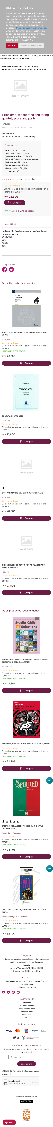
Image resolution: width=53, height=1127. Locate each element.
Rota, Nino (6, 339)
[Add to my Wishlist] (6, 211)
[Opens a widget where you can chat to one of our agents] (9, 1123)
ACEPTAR (12, 46)
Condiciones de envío (26, 1009)
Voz (4, 136)
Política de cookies (26, 1006)
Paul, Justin (17, 833)
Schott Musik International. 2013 (17, 127)
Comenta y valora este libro (24, 179)
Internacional (23, 58)
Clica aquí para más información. (31, 28)
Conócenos (26, 1003)
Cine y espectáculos (41, 55)
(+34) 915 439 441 (26, 984)
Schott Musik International (26, 159)
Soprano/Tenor (14, 136)
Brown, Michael (20, 917)
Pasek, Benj (7, 833)
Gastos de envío (26, 1012)
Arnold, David (7, 917)
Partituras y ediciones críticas (16, 55)
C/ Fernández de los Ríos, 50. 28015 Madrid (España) (26, 981)
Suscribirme (26, 1064)
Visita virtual (26, 1015)
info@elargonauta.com (27, 987)
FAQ (26, 1018)
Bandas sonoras (7, 58)
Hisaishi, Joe (7, 666)
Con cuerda (28, 136)
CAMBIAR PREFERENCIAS (31, 46)
